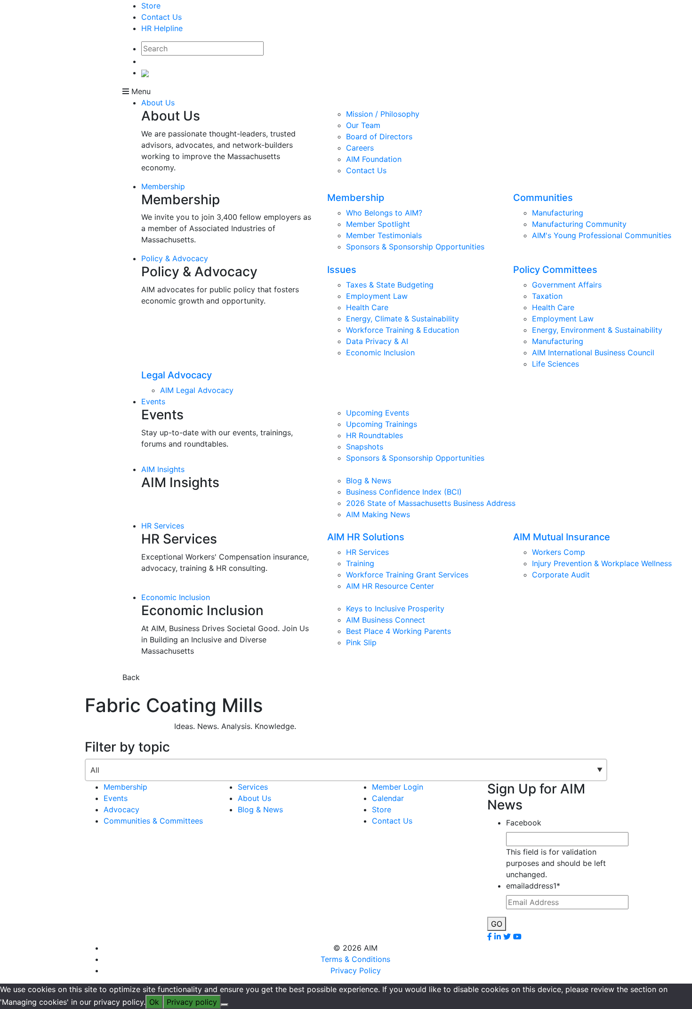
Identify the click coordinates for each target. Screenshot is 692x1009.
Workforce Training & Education (402, 330)
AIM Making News (378, 514)
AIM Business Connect (385, 620)
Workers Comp (558, 552)
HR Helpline (162, 28)
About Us (158, 102)
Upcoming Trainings (381, 424)
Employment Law (377, 296)
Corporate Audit (561, 574)
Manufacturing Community (579, 224)
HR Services (162, 525)
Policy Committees (555, 269)
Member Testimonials (384, 235)
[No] (224, 1004)
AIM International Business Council (593, 352)
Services (253, 787)
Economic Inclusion (380, 352)
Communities (543, 197)
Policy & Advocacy (174, 258)
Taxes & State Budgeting (390, 284)
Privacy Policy (355, 970)
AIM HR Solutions (365, 537)
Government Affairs (567, 284)
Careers (360, 147)
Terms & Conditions (355, 959)
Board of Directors (379, 136)
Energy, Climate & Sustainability (402, 318)
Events (153, 401)
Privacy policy (192, 1002)
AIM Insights (163, 469)
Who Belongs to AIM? (384, 212)
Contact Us (161, 17)
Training (360, 563)
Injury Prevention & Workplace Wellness (602, 563)
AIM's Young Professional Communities (601, 235)
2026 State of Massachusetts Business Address (430, 503)
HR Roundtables (374, 435)
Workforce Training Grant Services (407, 574)
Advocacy (121, 809)
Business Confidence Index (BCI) (404, 491)
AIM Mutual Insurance (561, 537)
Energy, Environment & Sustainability (597, 330)
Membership (163, 186)
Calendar (388, 798)
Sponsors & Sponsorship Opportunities (415, 246)
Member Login (397, 787)
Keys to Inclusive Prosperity (395, 608)
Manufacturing (557, 212)
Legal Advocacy (176, 375)
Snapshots (364, 446)
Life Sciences (555, 363)
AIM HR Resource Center (390, 586)
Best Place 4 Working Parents (398, 631)
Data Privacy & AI (377, 341)
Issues (341, 269)
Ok (154, 1002)
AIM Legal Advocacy (196, 390)
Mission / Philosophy (382, 114)
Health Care (367, 307)
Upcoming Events (377, 412)
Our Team (363, 125)
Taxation (547, 296)
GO (496, 924)
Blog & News (368, 480)
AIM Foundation (374, 159)
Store (151, 5)
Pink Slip (361, 642)
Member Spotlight (378, 224)
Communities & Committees (153, 820)
